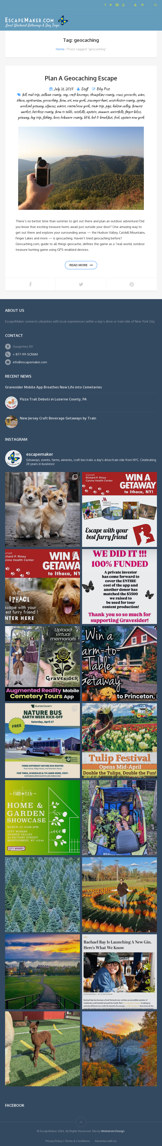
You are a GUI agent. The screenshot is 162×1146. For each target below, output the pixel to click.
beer (56, 117)
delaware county (71, 117)
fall (24, 94)
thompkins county (102, 94)
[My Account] (136, 5)
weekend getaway (31, 106)
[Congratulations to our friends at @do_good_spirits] (119, 971)
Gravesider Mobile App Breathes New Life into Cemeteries (53, 387)
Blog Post (103, 89)
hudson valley (121, 106)
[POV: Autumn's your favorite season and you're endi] (119, 1048)
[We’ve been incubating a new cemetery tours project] (42, 663)
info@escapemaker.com (30, 362)
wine (141, 94)
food (116, 117)
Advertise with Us (106, 1141)
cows (119, 94)
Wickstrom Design (112, 1131)
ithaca (20, 100)
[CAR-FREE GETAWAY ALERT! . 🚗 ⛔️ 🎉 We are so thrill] (42, 740)
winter (61, 106)
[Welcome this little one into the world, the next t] (42, 1048)
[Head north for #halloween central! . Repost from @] (42, 971)
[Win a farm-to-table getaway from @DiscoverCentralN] (119, 663)
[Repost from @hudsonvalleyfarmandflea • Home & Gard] (42, 817)
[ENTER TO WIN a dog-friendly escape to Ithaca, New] (119, 509)
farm (62, 100)
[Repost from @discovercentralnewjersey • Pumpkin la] (119, 894)
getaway (23, 117)
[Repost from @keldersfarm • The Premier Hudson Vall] (119, 740)
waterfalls (116, 111)
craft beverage (78, 94)
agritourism (33, 100)
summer (103, 111)
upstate (91, 111)
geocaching (50, 100)
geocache (130, 94)
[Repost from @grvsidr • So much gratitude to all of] (119, 586)
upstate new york (132, 117)
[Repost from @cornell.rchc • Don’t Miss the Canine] (42, 509)
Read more (78, 265)
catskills (79, 111)
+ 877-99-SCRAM (25, 354)
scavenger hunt (97, 100)
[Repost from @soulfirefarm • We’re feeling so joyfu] (119, 817)
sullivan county (51, 94)
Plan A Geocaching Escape (81, 78)
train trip (97, 106)
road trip (33, 94)
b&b (86, 117)
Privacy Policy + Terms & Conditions (68, 1141)
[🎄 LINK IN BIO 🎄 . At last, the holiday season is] (42, 894)
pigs (108, 106)
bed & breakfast (101, 117)
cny (65, 94)
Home (60, 49)
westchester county (122, 100)
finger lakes (132, 111)
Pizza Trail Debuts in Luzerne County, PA (53, 399)
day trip (36, 117)
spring (140, 100)
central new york (78, 106)
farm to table (63, 111)
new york (79, 100)
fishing (47, 117)
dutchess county (42, 111)
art (69, 100)
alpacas (50, 106)
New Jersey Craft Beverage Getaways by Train (58, 418)
